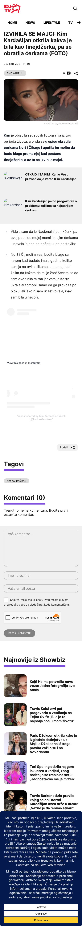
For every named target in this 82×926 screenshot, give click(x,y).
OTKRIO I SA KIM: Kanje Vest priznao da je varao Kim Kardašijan (50, 176)
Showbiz (13, 73)
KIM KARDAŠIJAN (16, 480)
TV (70, 22)
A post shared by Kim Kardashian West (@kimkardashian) (41, 417)
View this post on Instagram (23, 362)
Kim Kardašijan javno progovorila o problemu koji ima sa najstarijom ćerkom (51, 205)
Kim (7, 135)
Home (12, 22)
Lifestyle (51, 22)
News (30, 22)
